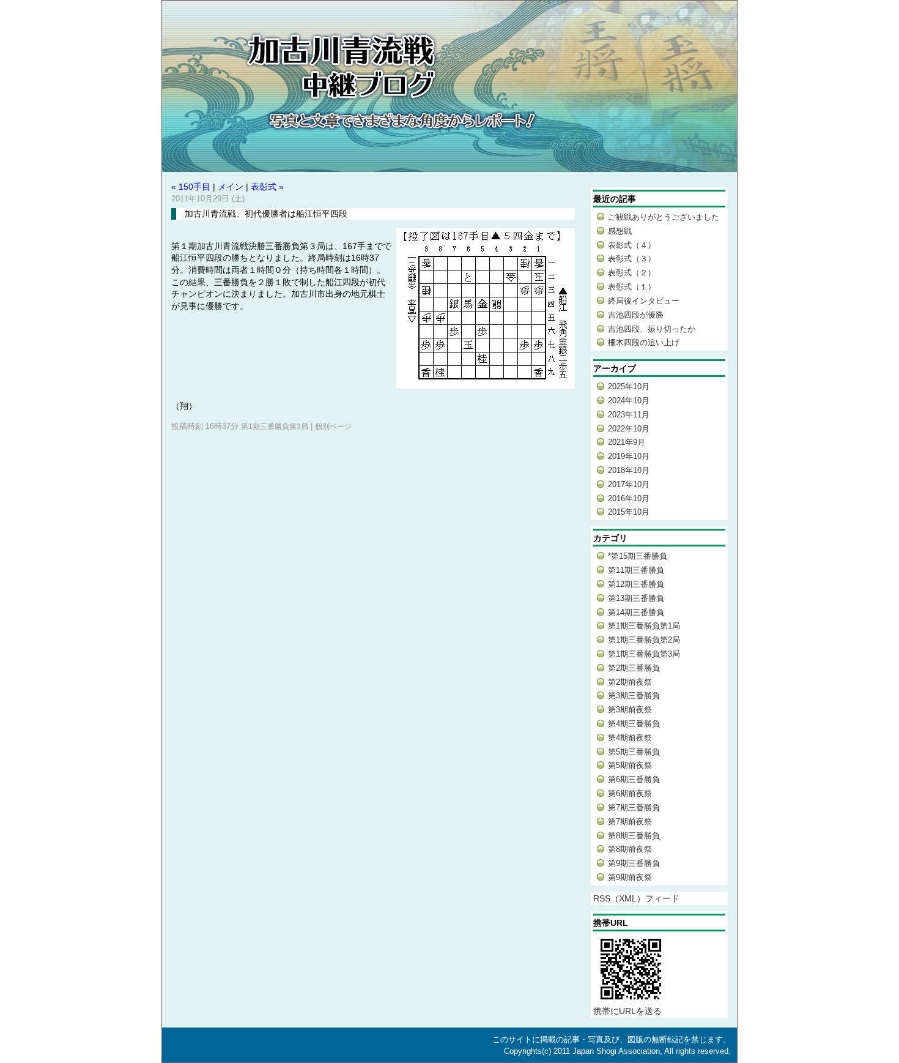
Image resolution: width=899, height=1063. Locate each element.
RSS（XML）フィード (636, 898)
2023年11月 (628, 414)
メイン (230, 187)
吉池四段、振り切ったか (651, 329)
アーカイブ (614, 368)
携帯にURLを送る (627, 1011)
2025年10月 (628, 386)
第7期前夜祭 (630, 821)
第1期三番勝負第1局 (644, 625)
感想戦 (620, 231)
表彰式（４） (632, 245)
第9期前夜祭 (630, 877)
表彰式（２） (632, 272)
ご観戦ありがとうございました (663, 217)
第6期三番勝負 (634, 779)
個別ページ (333, 426)
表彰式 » (267, 187)
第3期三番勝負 (634, 695)
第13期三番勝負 (636, 598)
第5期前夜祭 (630, 765)
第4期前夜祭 (630, 737)
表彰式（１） (632, 286)
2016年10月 (628, 498)
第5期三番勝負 (634, 751)
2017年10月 (628, 484)
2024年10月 (628, 400)
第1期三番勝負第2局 (644, 639)
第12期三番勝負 (636, 584)
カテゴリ (610, 538)
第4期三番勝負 (634, 723)
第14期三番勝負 (636, 612)
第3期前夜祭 (630, 709)
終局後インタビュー (643, 300)
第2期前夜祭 (630, 682)
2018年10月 (628, 470)
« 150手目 (190, 187)
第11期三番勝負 (636, 570)
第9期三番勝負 (634, 863)
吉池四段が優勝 (636, 314)
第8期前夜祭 (630, 849)
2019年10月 (628, 456)
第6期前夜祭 (630, 793)
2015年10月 (628, 512)
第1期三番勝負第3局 (274, 426)
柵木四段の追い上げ (643, 342)
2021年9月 (626, 442)
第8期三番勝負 (634, 835)
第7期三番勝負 (634, 807)
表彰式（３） (632, 258)
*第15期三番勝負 (637, 556)
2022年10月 (628, 428)
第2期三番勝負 (634, 668)
